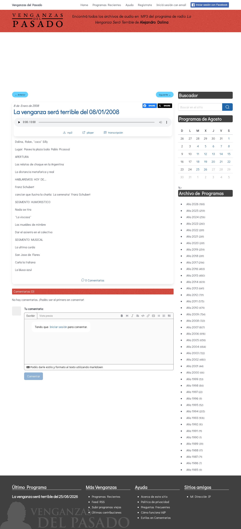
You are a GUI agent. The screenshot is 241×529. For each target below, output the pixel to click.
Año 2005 (196, 340)
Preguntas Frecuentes (155, 507)
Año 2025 (195, 211)
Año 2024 (195, 217)
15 (228, 154)
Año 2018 (195, 256)
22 (228, 162)
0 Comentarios (94, 280)
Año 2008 (195, 321)
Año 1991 (194, 431)
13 (213, 154)
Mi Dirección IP (200, 496)
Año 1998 (195, 385)
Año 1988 (194, 450)
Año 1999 (194, 379)
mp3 (69, 132)
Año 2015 (195, 275)
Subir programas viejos (106, 507)
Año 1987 (194, 457)
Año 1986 (194, 463)
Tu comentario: (33, 309)
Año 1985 (194, 470)
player (90, 132)
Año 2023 (195, 224)
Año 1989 (194, 444)
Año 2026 (195, 204)
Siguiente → (165, 94)
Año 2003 (195, 353)
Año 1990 (194, 437)
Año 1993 (195, 418)
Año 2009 (195, 314)
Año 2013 (195, 288)
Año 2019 (195, 249)
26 (205, 169)
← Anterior (20, 94)
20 (213, 162)
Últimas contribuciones (106, 512)
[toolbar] (145, 316)
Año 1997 (194, 392)
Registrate (145, 5)
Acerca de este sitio (154, 496)
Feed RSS (98, 502)
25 (197, 169)
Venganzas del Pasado (27, 5)
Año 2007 (195, 327)
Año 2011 (195, 301)
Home (84, 5)
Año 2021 (195, 236)
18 (197, 162)
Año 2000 (195, 372)
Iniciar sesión (58, 327)
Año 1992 (194, 424)
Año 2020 (195, 243)
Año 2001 (195, 366)
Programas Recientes (107, 5)
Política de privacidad (155, 502)
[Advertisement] (120, 60)
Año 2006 (195, 334)
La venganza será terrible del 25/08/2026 (45, 496)
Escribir (31, 315)
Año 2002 (196, 359)
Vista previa (46, 315)
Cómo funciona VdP (153, 512)
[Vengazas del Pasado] (37, 26)
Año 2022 (195, 230)
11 (198, 154)
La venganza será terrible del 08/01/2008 (66, 111)
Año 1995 (194, 405)
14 (221, 154)
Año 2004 (196, 347)
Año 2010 (195, 308)
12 (205, 154)
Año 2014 (195, 282)
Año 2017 (195, 262)
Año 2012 (195, 295)
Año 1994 (195, 411)
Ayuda (129, 5)
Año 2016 (195, 269)
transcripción (115, 132)
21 (221, 162)
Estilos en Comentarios (156, 518)
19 (205, 162)
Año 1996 (194, 398)
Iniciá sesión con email (171, 5)
